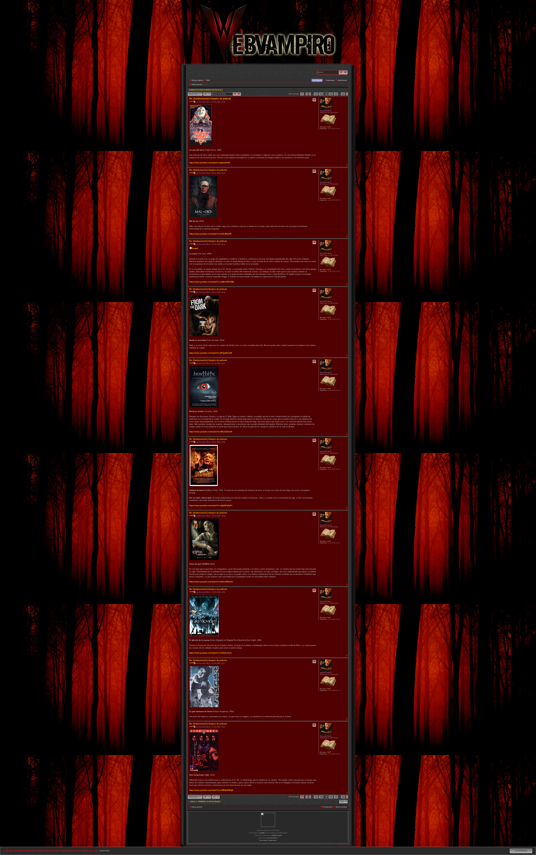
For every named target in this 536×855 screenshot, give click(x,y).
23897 (329, 127)
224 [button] (342, 94)
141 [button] (335, 94)
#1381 (191, 101)
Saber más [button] (104, 851)
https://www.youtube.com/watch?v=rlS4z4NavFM (210, 234)
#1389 (191, 663)
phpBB (262, 833)
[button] (302, 94)
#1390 (191, 726)
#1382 (191, 172)
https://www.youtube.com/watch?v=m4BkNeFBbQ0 (211, 790)
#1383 (191, 244)
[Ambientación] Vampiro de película (206, 90)
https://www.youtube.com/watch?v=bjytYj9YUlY (209, 163)
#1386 (191, 441)
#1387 (191, 515)
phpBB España (277, 835)
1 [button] (309, 94)
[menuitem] (207, 80)
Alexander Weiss (326, 111)
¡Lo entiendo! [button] (521, 851)
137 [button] (315, 94)
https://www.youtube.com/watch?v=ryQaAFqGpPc (210, 505)
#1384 (191, 292)
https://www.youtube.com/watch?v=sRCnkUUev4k (210, 432)
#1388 (191, 591)
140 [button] (330, 94)
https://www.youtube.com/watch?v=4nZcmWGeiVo (211, 582)
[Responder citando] (314, 99)
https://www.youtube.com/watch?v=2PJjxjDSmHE (210, 353)
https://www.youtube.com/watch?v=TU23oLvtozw (210, 653)
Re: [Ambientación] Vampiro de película (210, 98)
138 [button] (320, 94)
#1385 (191, 363)
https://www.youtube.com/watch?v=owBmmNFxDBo (211, 282)
